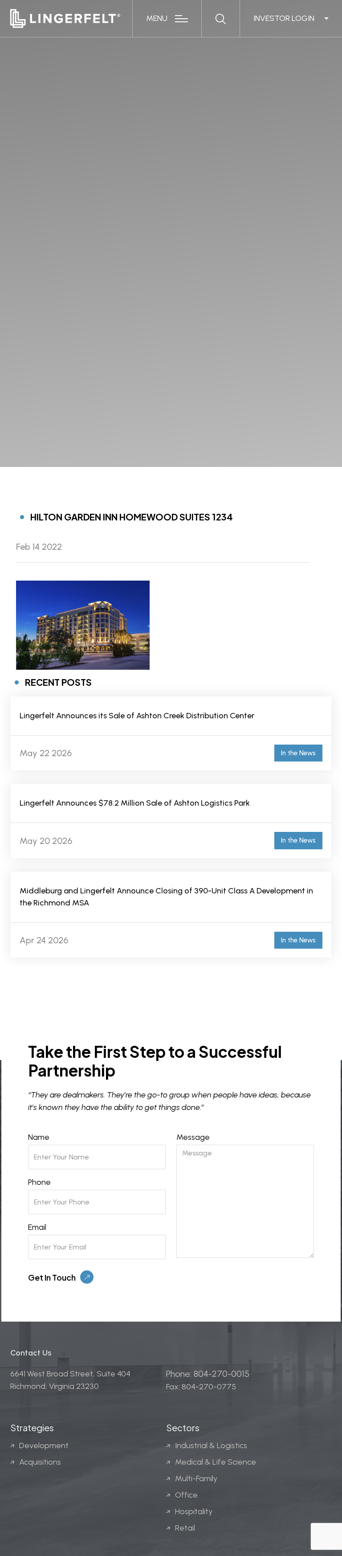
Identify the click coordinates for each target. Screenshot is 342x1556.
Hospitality (193, 1511)
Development (44, 1445)
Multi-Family (196, 1478)
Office (186, 1495)
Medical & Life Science (215, 1462)
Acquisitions (40, 1462)
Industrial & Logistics (211, 1445)
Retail (185, 1528)
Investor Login (283, 18)
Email (37, 1227)
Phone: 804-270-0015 (207, 1373)
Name (38, 1137)
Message (193, 1137)
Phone (39, 1182)
